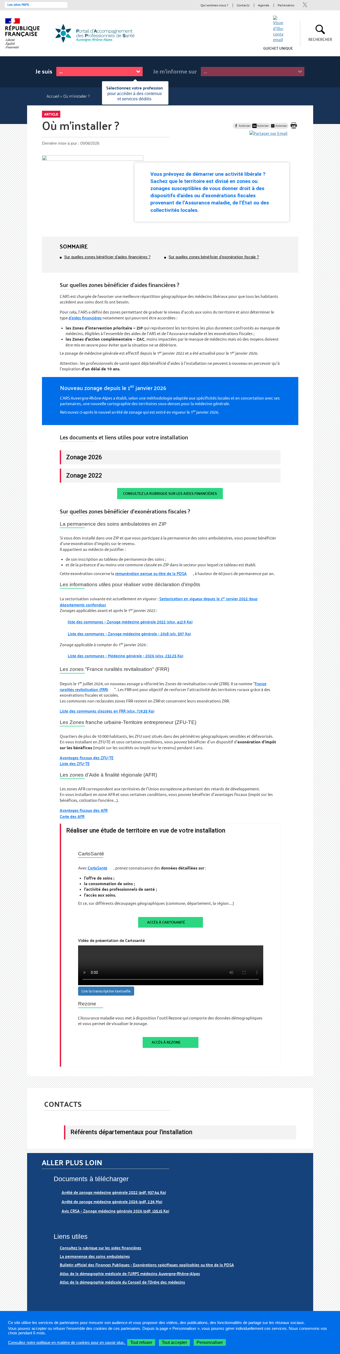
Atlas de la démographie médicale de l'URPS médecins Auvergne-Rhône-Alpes (130, 1273)
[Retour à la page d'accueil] (98, 33)
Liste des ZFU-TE (75, 763)
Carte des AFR (72, 816)
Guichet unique (278, 48)
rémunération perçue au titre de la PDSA (151, 573)
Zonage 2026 (84, 457)
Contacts (243, 5)
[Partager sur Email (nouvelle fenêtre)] (268, 133)
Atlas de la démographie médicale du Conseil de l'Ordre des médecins (122, 1282)
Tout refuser (141, 1342)
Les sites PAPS (18, 5)
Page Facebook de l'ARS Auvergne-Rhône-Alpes (322, 5)
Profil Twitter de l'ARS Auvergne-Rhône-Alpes (304, 5)
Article (51, 114)
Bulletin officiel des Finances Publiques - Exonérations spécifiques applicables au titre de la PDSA (147, 1264)
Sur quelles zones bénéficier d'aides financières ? (107, 257)
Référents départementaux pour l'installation (131, 1132)
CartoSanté (97, 867)
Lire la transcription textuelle (106, 991)
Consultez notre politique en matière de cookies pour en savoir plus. (67, 1342)
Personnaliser (210, 1342)
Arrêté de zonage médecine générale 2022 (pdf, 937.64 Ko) (114, 1192)
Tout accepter (174, 1342)
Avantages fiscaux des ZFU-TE (86, 757)
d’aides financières (85, 317)
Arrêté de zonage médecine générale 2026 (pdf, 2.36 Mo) (112, 1201)
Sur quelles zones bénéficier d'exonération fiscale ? (214, 257)
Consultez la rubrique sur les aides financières (170, 493)
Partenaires (286, 5)
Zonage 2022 (84, 475)
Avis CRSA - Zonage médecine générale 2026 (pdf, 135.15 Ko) (115, 1210)
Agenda (263, 5)
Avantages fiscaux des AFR (84, 810)
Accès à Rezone (166, 1042)
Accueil (52, 96)
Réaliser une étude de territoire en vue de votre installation (145, 830)
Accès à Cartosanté (166, 922)
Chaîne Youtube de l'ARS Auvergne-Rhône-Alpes (331, 5)
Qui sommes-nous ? (214, 5)
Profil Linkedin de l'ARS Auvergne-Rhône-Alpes (313, 5)
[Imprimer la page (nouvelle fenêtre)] (294, 125)
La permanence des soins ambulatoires (95, 1256)
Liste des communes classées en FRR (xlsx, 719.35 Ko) (107, 710)
